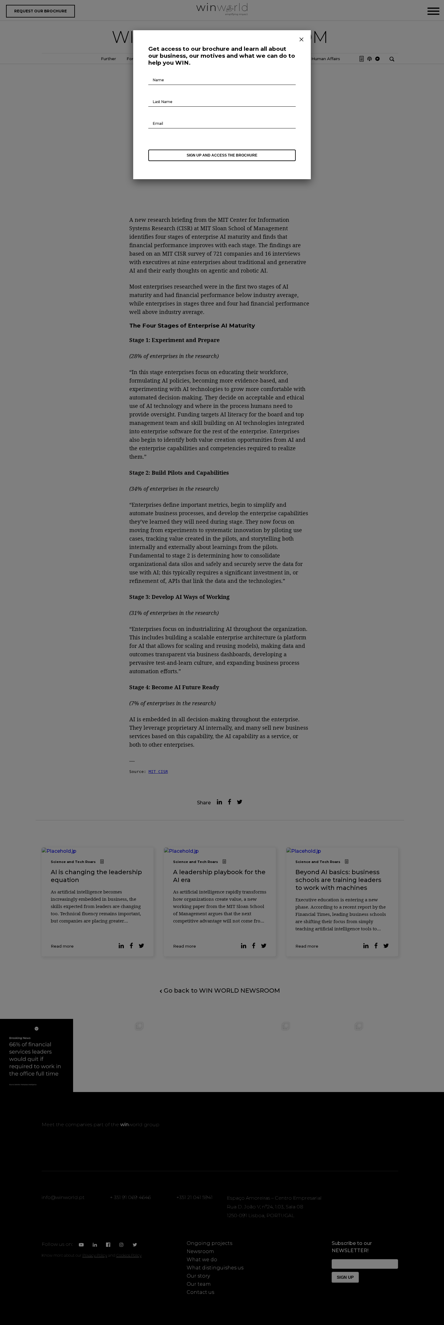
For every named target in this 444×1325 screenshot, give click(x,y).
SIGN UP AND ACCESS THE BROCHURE (222, 155)
